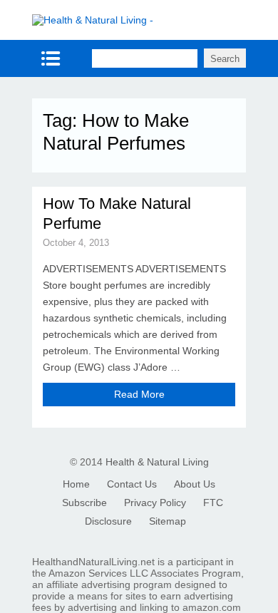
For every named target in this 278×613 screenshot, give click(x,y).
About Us (194, 484)
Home (76, 484)
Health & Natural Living (157, 462)
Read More (139, 394)
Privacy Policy (155, 502)
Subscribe (84, 502)
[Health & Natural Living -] (92, 20)
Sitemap (167, 521)
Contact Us (132, 484)
